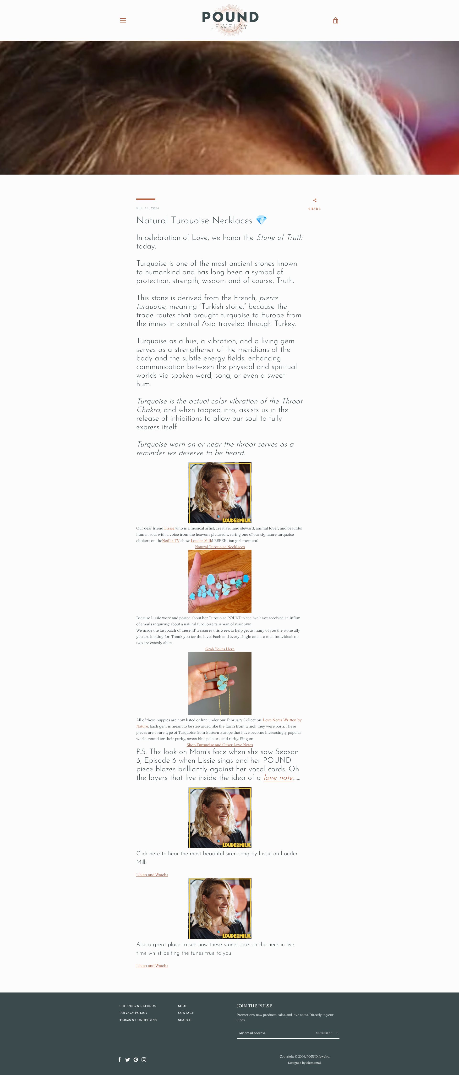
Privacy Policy (134, 1012)
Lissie (169, 528)
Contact (186, 1012)
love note (278, 778)
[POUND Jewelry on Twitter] (127, 1059)
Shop (182, 1006)
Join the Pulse (254, 1006)
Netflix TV (171, 540)
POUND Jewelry (317, 1056)
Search (185, 1020)
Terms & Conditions (138, 1020)
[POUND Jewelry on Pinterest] (135, 1059)
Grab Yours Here (220, 648)
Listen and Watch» (152, 874)
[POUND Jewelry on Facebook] (119, 1059)
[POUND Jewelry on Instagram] (144, 1059)
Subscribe (324, 1033)
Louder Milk (201, 540)
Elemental (313, 1062)
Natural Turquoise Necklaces (220, 546)
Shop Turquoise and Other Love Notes (220, 744)
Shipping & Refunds (138, 1006)
